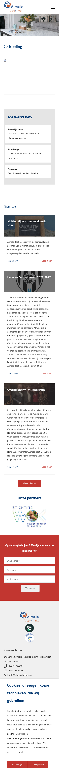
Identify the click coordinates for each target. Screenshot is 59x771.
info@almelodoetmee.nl (20, 675)
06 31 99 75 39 (16, 670)
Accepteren (38, 764)
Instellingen (17, 764)
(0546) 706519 (15, 665)
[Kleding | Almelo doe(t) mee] (13, 7)
